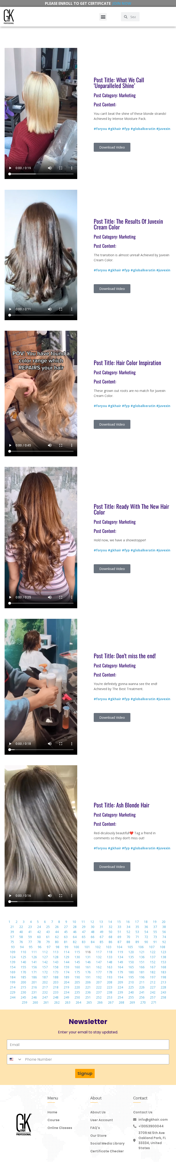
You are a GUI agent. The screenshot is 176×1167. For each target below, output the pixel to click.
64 (75, 937)
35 (137, 927)
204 (66, 982)
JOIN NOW (122, 3)
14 (110, 921)
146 (88, 962)
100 (76, 947)
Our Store (98, 1135)
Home (52, 1112)
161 (88, 967)
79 (48, 942)
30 (92, 927)
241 (142, 992)
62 (57, 937)
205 (77, 982)
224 (120, 987)
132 (99, 957)
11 (83, 921)
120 (131, 952)
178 (109, 972)
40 (21, 932)
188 (55, 977)
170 (23, 972)
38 (164, 927)
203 (55, 982)
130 (77, 957)
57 (12, 937)
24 (39, 927)
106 (141, 947)
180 (131, 972)
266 (100, 1002)
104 (119, 947)
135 (131, 957)
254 (120, 997)
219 (66, 987)
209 (120, 982)
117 (99, 952)
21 (12, 927)
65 (83, 937)
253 (109, 997)
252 (99, 997)
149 (120, 962)
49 (101, 932)
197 (152, 977)
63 (66, 937)
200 (23, 982)
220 (77, 987)
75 (12, 942)
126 (34, 957)
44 (57, 932)
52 (128, 932)
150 (131, 962)
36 (146, 927)
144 (66, 962)
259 (24, 1002)
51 (119, 932)
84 (92, 942)
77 (30, 942)
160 (77, 967)
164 (120, 967)
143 (55, 962)
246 (34, 997)
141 (34, 962)
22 (21, 927)
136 (142, 957)
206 (88, 982)
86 (110, 942)
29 (83, 927)
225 (131, 987)
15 (119, 921)
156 (34, 967)
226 (142, 987)
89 (137, 942)
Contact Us (142, 1112)
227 (152, 987)
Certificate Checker (107, 1151)
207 (99, 982)
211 (142, 982)
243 (163, 992)
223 (109, 987)
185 (23, 977)
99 (66, 947)
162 (99, 967)
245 (23, 997)
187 (45, 977)
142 (45, 962)
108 (162, 947)
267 (110, 1002)
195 (131, 977)
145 (77, 962)
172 (45, 972)
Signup (84, 1073)
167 (152, 967)
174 (66, 972)
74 (164, 937)
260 (35, 1002)
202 (45, 982)
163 (109, 967)
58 (21, 937)
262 (57, 1002)
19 (155, 921)
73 (155, 937)
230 (23, 992)
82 (75, 942)
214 (12, 987)
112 (45, 952)
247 (45, 997)
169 (12, 972)
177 (99, 972)
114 (66, 952)
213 (163, 982)
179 (120, 972)
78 (39, 942)
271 (154, 1002)
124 (12, 957)
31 (101, 927)
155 (23, 967)
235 (77, 992)
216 (34, 987)
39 (12, 932)
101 (87, 947)
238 (109, 992)
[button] (103, 17)
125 (23, 957)
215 (23, 987)
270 (143, 1002)
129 (66, 957)
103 (108, 947)
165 (131, 967)
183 (163, 972)
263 (67, 1002)
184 (12, 977)
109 (12, 952)
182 (152, 972)
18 (146, 921)
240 (131, 992)
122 (152, 952)
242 (152, 992)
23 (30, 927)
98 (57, 947)
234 (66, 992)
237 (99, 992)
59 (30, 937)
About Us (98, 1112)
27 (66, 927)
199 (12, 982)
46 (75, 932)
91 (155, 942)
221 (88, 987)
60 (39, 937)
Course (53, 1120)
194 (120, 977)
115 (77, 952)
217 (45, 987)
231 (34, 992)
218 (55, 987)
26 (57, 927)
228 (163, 987)
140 (23, 962)
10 (74, 921)
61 (48, 937)
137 (152, 957)
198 (163, 977)
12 (92, 921)
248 (55, 997)
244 (12, 997)
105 (130, 947)
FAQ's (95, 1128)
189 (66, 977)
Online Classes (59, 1128)
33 (119, 927)
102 (98, 947)
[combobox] (14, 1059)
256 (142, 997)
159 (66, 967)
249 (66, 997)
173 (55, 972)
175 (77, 972)
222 (99, 987)
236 (88, 992)
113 (55, 952)
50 (110, 932)
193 (109, 977)
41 (30, 932)
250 (77, 997)
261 (46, 1002)
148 (109, 962)
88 (128, 942)
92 (164, 942)
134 (120, 957)
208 (109, 982)
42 (39, 932)
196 (142, 977)
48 (92, 932)
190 (77, 977)
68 (110, 937)
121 (142, 952)
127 (45, 957)
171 (34, 972)
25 (48, 927)
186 (34, 977)
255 (131, 997)
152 (152, 962)
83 (83, 942)
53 (137, 932)
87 (119, 942)
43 (48, 932)
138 (163, 957)
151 (142, 962)
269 (132, 1002)
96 (39, 947)
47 (83, 932)
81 (66, 942)
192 (99, 977)
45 (66, 932)
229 (12, 992)
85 (101, 942)
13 (101, 921)
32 (110, 927)
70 (128, 937)
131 (88, 957)
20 (163, 921)
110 (23, 952)
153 (163, 962)
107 (151, 947)
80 (57, 942)
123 (163, 952)
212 (152, 982)
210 (131, 982)
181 (142, 972)
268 (121, 1002)
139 (12, 962)
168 (163, 967)
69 (119, 937)
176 (88, 972)
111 (34, 952)
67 (101, 937)
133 (109, 957)
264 (78, 1002)
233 (55, 992)
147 (99, 962)
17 (137, 921)
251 (88, 997)
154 (12, 967)
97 (48, 947)
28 (75, 927)
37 (155, 927)
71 (137, 937)
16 (128, 921)
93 (13, 947)
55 (155, 932)
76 (21, 942)
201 (34, 982)
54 (146, 932)
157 (45, 967)
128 (55, 957)
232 (45, 992)
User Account (101, 1120)
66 (92, 937)
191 (88, 977)
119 (120, 952)
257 (152, 997)
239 (120, 992)
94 (22, 947)
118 (109, 952)
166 (142, 967)
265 (89, 1002)
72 (146, 937)
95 (31, 947)
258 (163, 997)
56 (164, 932)
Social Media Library (107, 1143)
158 (55, 967)
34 (128, 927)
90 (146, 942)
